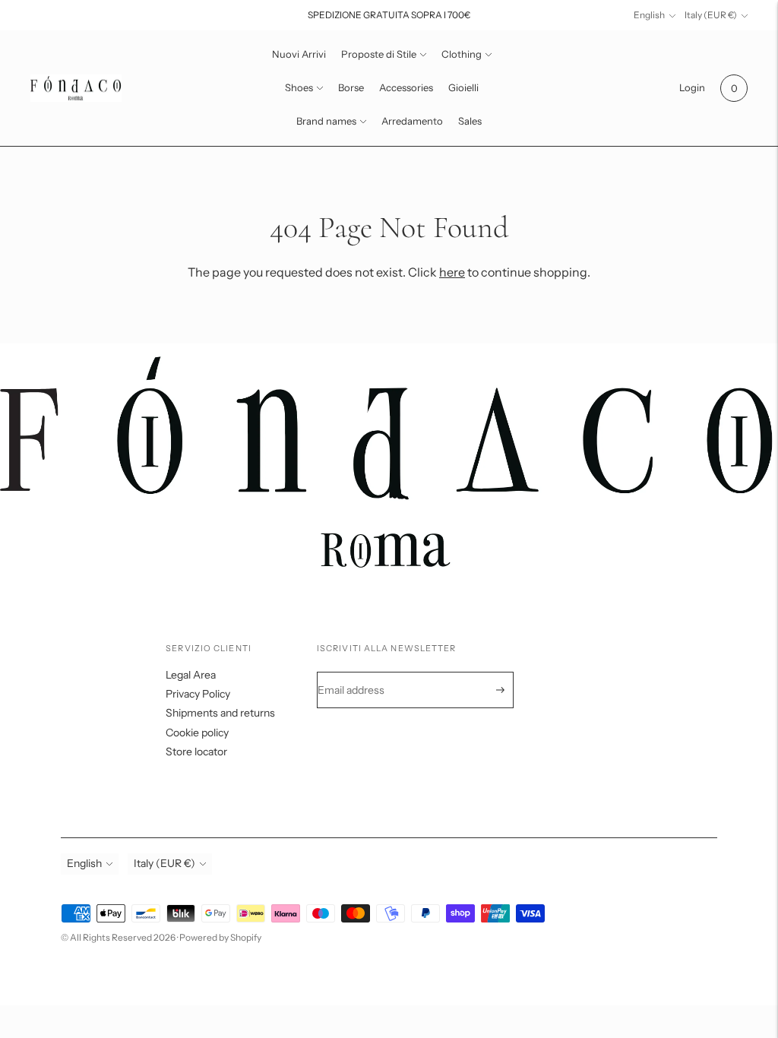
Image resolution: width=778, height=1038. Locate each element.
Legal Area (191, 675)
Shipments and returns (220, 713)
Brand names (326, 121)
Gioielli (463, 87)
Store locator (196, 751)
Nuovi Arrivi (299, 54)
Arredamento (412, 121)
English (649, 15)
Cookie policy (197, 732)
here (452, 272)
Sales (470, 121)
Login (692, 87)
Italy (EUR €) (711, 15)
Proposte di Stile (378, 54)
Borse (351, 87)
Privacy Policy (198, 694)
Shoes (299, 87)
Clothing (461, 54)
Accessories (406, 87)
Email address (361, 672)
